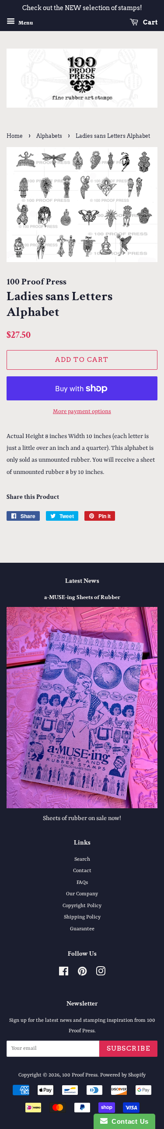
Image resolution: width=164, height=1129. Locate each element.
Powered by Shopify (123, 1075)
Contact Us (128, 1121)
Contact (82, 871)
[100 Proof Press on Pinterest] (82, 974)
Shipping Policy (82, 917)
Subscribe (128, 1048)
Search (82, 859)
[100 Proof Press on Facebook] (64, 974)
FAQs (82, 883)
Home (15, 136)
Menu (25, 23)
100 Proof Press (80, 1075)
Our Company (82, 894)
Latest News (82, 581)
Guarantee (82, 929)
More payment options (82, 411)
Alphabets (49, 136)
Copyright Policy (82, 906)
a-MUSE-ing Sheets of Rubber (82, 597)
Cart (149, 22)
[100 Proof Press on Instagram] (100, 974)
